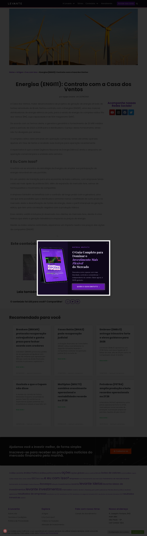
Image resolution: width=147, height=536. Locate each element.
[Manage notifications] (5, 531)
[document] (73, 268)
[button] (107, 243)
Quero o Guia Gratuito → (88, 287)
